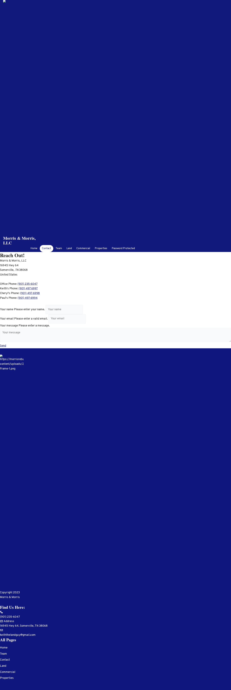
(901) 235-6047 (28, 284)
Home (33, 248)
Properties (101, 248)
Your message (9, 326)
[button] (3, 346)
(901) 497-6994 (28, 298)
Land (69, 248)
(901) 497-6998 (30, 293)
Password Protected (123, 248)
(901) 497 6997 (28, 288)
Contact (46, 248)
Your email (7, 318)
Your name (6, 309)
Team (59, 248)
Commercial (83, 248)
